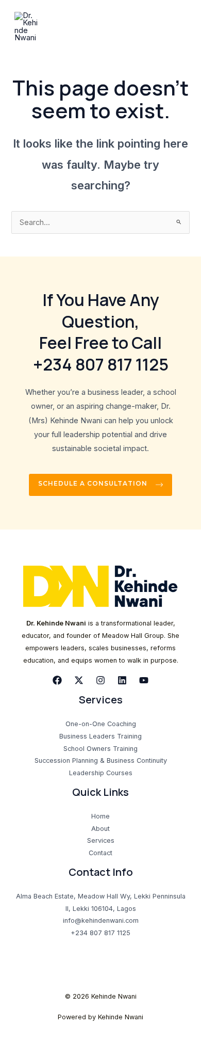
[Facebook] (57, 680)
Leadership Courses (100, 773)
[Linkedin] (122, 680)
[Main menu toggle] (180, 27)
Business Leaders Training (100, 736)
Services (100, 840)
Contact (100, 853)
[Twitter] (78, 680)
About (100, 828)
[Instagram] (100, 680)
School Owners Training (100, 748)
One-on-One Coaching (100, 724)
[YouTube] (143, 680)
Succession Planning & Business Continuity (101, 760)
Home (100, 816)
